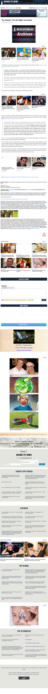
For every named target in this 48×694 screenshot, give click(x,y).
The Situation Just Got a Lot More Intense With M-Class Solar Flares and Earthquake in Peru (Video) (12, 517)
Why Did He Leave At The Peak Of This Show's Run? (8, 271)
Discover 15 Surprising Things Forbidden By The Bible (38, 271)
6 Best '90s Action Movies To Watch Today (38, 107)
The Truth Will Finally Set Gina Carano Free (38, 168)
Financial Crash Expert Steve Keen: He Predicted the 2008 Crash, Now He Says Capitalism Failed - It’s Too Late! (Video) (35, 577)
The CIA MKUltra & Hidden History (32, 643)
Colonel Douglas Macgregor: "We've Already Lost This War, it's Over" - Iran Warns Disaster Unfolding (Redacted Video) (12, 582)
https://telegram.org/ (16, 443)
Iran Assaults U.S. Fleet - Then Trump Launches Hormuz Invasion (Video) (12, 592)
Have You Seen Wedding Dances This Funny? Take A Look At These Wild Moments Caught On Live (23, 108)
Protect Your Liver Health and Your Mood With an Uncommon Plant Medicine (12, 636)
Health (14, 3)
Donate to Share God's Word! (24, 350)
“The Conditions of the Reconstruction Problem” (14, 118)
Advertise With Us (8, 667)
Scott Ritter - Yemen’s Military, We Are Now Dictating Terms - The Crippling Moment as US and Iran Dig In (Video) (35, 593)
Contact (16, 667)
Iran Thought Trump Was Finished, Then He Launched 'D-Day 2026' (34, 517)
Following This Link (35, 228)
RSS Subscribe (43, 667)
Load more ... (23, 325)
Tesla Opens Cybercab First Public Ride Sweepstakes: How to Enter (10, 640)
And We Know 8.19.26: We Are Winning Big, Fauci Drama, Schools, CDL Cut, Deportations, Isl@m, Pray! (12, 598)
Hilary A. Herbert (4, 138)
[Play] (24, 336)
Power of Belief (26, 3)
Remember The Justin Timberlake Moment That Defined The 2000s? (24, 375)
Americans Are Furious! (6, 481)
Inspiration (40, 3)
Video (46, 3)
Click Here (11, 189)
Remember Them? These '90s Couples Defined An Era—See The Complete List (23, 256)
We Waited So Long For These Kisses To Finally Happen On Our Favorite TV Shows (34, 560)
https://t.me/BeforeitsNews (36, 443)
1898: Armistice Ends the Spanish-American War (35, 646)
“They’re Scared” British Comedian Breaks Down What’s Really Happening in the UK (35, 650)
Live (43, 3)
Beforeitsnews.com (10, 8)
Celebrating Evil (28, 639)
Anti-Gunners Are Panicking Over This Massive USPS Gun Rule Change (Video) (11, 522)
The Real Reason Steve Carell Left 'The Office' (23, 168)
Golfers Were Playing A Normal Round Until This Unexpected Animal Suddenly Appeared (24, 429)
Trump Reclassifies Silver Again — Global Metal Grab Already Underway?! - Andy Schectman (12, 493)
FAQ (13, 667)
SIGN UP (18, 458)
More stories (17, 14)
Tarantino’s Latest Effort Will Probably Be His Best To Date (7, 256)
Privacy (20, 667)
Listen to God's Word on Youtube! (24, 347)
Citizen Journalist (29, 189)
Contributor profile (12, 14)
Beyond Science (19, 3)
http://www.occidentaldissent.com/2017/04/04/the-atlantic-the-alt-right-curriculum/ (21, 177)
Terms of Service (26, 667)
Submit (41, 464)
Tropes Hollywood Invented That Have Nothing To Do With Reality (39, 256)
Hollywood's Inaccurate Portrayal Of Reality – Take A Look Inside (8, 168)
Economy (10, 3)
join (6, 185)
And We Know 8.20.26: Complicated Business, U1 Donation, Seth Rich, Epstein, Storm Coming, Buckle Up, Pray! (35, 497)
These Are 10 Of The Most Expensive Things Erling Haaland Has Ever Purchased (8, 107)
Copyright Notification (34, 667)
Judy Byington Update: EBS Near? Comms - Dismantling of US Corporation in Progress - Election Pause (11, 476)
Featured (5, 3)
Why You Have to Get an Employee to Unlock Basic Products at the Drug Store (12, 655)
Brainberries (4, 110)
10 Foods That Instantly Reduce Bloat (18, 393)
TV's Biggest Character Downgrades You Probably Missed (23, 411)
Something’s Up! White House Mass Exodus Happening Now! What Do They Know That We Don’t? (35, 483)
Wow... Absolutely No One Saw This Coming (11, 487)
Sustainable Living (33, 3)
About (2, 667)
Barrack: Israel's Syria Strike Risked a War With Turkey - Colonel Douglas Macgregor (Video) (35, 582)
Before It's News (11, 1)
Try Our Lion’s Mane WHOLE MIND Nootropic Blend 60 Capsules (14, 199)
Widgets (24, 669)
